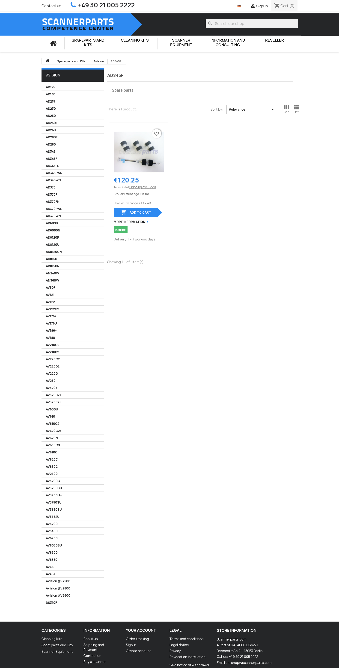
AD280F (51, 137)
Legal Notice (179, 645)
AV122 (50, 302)
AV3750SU (54, 502)
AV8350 (51, 560)
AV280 (51, 381)
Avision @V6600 (58, 595)
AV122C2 (52, 309)
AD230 (51, 108)
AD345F (51, 159)
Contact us (51, 5)
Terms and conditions (187, 639)
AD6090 (52, 223)
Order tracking (137, 639)
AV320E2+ (53, 402)
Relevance (252, 109)
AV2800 (52, 474)
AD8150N (52, 266)
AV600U (52, 409)
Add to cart (136, 212)
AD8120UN (54, 252)
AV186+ (51, 330)
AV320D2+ (53, 395)
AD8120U (52, 245)
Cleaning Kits (135, 40)
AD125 (50, 87)
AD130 (50, 94)
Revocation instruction (187, 657)
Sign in (131, 645)
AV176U (51, 323)
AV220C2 (53, 359)
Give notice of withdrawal (189, 665)
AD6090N (53, 230)
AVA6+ (50, 574)
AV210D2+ (53, 352)
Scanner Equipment (181, 42)
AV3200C (53, 481)
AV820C (52, 459)
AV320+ (51, 388)
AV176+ (51, 316)
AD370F (51, 194)
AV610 (50, 416)
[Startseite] (53, 43)
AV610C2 (52, 424)
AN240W (52, 273)
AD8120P (52, 237)
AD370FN (52, 202)
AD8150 (51, 259)
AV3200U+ (54, 495)
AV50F (50, 287)
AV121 (50, 295)
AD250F (51, 123)
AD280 (51, 144)
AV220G (52, 373)
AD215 (50, 101)
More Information (129, 222)
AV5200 (52, 524)
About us (90, 639)
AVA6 (50, 567)
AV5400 (52, 531)
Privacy (175, 651)
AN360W (52, 280)
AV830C (52, 467)
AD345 (51, 151)
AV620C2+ (54, 431)
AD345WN (53, 180)
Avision (53, 75)
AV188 (50, 338)
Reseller (274, 40)
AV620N (52, 438)
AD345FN (52, 166)
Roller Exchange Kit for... (133, 194)
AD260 (51, 130)
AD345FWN (54, 173)
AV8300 (52, 552)
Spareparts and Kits (88, 42)
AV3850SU (54, 509)
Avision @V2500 (58, 581)
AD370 (51, 187)
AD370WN (53, 216)
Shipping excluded (142, 187)
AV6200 (52, 538)
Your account (141, 630)
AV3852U (52, 517)
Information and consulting (228, 42)
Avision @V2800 (58, 588)
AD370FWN (54, 209)
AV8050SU (54, 545)
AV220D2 (52, 366)
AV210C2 (52, 345)
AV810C (51, 452)
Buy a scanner (94, 661)
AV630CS (53, 445)
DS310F (51, 603)
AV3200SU (54, 488)
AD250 (51, 116)
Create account (138, 651)
